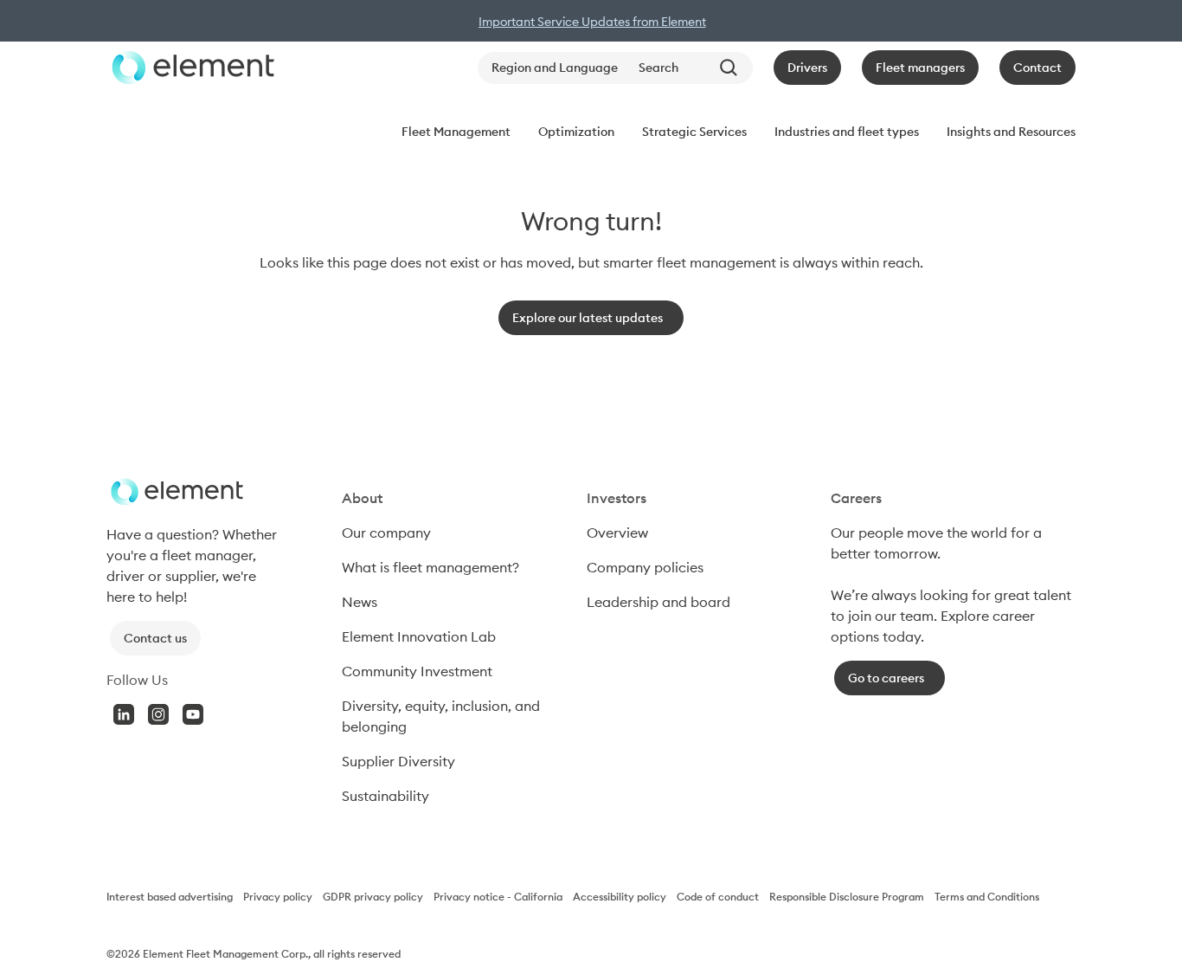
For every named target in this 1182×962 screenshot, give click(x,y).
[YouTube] (193, 714)
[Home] (190, 67)
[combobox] (692, 68)
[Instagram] (158, 714)
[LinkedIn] (123, 714)
